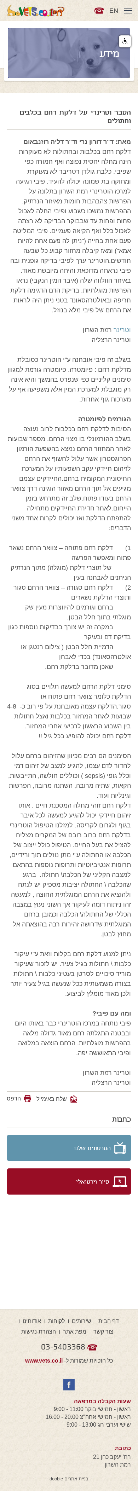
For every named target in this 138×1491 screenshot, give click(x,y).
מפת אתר (74, 1332)
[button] (125, 41)
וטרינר (122, 330)
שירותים (81, 1321)
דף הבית (108, 1321)
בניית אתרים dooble (69, 1478)
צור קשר (103, 1332)
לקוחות (56, 1321)
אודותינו (32, 1321)
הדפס (14, 1099)
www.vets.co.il (44, 1361)
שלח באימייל (52, 1099)
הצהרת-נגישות (38, 1332)
